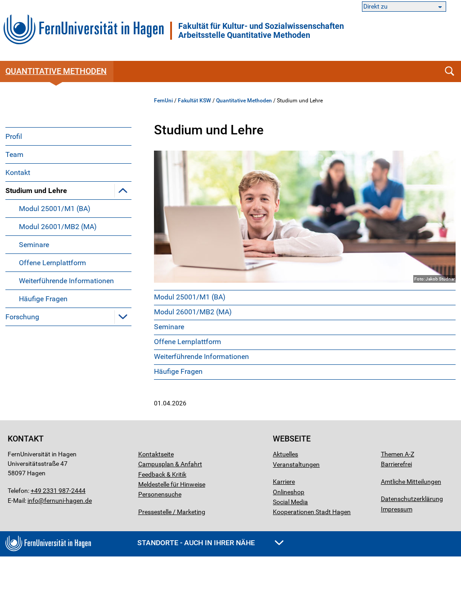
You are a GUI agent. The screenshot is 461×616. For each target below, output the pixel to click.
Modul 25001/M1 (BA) (54, 208)
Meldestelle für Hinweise (171, 484)
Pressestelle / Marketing (171, 511)
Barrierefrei (396, 464)
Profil (13, 136)
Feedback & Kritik (162, 474)
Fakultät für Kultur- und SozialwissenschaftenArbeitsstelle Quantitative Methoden (261, 31)
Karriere (284, 481)
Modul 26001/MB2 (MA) (58, 226)
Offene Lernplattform (52, 262)
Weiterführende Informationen (66, 280)
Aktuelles (285, 454)
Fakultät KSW (194, 100)
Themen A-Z (397, 454)
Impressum (396, 509)
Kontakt (17, 172)
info (32, 500)
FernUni (163, 100)
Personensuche (159, 494)
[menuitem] (68, 136)
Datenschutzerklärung (412, 498)
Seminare (34, 244)
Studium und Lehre (36, 190)
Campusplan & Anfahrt (170, 464)
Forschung (22, 317)
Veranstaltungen (296, 464)
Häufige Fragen (43, 298)
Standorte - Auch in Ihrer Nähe (197, 542)
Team (14, 154)
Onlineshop (288, 492)
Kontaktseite (156, 454)
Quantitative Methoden (244, 100)
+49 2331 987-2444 (58, 490)
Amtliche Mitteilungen (411, 481)
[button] (122, 190)
